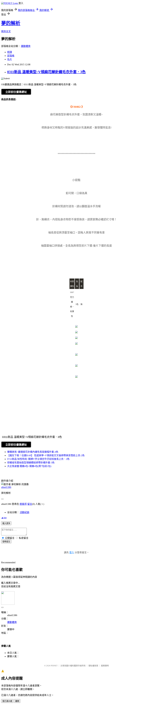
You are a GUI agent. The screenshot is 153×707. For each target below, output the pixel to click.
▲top (4, 517)
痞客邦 (23, 504)
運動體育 (25, 46)
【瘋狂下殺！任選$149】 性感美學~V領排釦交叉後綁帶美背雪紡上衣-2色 (46, 455)
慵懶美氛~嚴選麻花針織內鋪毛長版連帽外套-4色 (32, 452)
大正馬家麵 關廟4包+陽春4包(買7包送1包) (29, 466)
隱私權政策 (93, 666)
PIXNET (54, 666)
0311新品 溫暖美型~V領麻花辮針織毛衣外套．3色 (46, 72)
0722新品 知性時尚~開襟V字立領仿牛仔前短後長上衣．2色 (38, 459)
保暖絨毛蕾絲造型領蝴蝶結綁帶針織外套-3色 (31, 462)
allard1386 (6, 487)
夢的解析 (10, 23)
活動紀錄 (24, 512)
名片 (9, 59)
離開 (17, 701)
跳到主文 (6, 31)
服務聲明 (105, 666)
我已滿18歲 (7, 701)
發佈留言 (6, 541)
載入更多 (6, 523)
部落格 (10, 55)
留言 (29, 504)
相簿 (9, 52)
